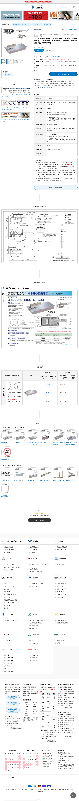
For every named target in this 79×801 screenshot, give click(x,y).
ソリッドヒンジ (8, 547)
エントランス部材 (9, 602)
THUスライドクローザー (11, 620)
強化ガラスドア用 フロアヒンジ (22, 24)
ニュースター (37, 24)
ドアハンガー (34, 569)
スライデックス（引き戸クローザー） (40, 565)
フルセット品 (39, 50)
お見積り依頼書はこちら (12, 710)
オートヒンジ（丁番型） (37, 583)
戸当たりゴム (34, 628)
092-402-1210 (46, 87)
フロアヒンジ (47, 24)
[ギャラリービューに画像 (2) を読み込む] (9, 61)
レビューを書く (39, 520)
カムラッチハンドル (10, 594)
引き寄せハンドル (9, 589)
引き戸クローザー (35, 586)
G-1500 (48, 401)
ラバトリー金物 (8, 570)
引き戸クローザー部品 (10, 600)
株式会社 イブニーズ (64, 752)
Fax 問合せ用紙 (47, 756)
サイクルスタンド (62, 547)
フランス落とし (8, 597)
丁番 (5, 583)
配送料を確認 (56, 57)
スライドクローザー (36, 552)
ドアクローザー (34, 547)
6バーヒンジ (7, 605)
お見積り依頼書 (47, 761)
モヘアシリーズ (34, 625)
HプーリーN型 (8, 663)
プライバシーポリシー (36, 789)
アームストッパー (9, 552)
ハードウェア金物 (9, 564)
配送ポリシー (54, 789)
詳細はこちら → (16, 728)
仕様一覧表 (7, 75)
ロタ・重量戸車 (8, 658)
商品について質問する (55, 187)
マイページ (46, 766)
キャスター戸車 (8, 660)
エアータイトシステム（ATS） (13, 567)
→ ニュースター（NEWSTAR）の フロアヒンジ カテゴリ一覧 (15, 95)
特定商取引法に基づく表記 (66, 789)
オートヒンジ (60, 592)
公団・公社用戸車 (9, 671)
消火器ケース (60, 643)
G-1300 (48, 384)
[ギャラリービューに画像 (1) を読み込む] (3, 61)
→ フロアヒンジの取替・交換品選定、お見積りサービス (15, 120)
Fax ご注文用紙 (47, 758)
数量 (35, 71)
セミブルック (8, 666)
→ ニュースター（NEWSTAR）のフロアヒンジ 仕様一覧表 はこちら (15, 108)
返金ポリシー (25, 789)
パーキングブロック (62, 549)
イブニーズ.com (15, 789)
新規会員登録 (46, 764)
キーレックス (60, 564)
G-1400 (48, 393)
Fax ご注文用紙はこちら (12, 703)
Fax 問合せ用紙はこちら (12, 697)
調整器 (6, 608)
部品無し (48, 50)
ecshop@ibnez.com (68, 765)
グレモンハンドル (9, 549)
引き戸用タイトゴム (36, 623)
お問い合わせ (46, 753)
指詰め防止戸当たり (62, 623)
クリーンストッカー (36, 571)
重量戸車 (6, 655)
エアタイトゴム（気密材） (38, 620)
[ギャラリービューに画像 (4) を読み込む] (21, 61)
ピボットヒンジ (61, 594)
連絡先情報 (40, 792)
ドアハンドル (8, 640)
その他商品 (60, 597)
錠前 (31, 640)
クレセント (7, 592)
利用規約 (46, 789)
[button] (4, 7)
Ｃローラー (7, 669)
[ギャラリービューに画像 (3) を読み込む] (15, 61)
